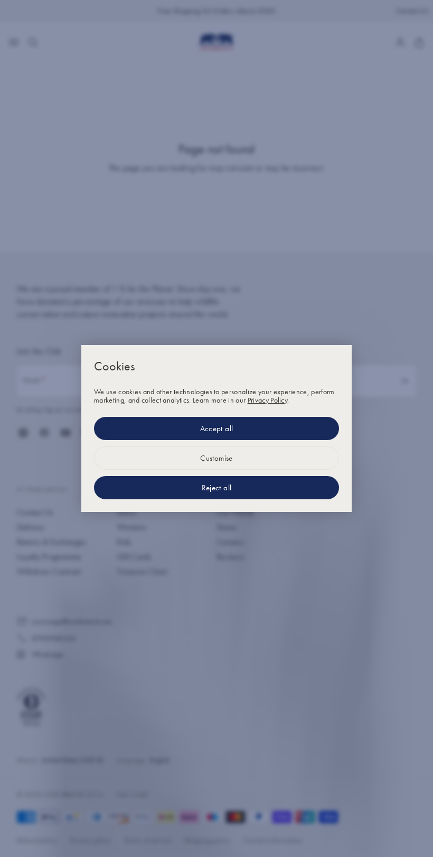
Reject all (217, 487)
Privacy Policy (267, 400)
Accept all (216, 428)
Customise (216, 458)
